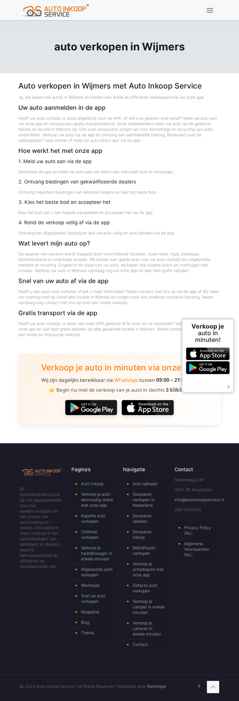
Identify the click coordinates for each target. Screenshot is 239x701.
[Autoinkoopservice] (56, 10)
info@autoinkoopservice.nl (199, 499)
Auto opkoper (145, 483)
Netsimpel (156, 686)
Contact (140, 644)
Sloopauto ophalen (142, 518)
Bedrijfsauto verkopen (144, 550)
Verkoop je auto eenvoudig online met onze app (97, 500)
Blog (85, 622)
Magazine (90, 611)
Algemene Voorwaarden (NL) (196, 549)
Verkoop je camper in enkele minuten (149, 607)
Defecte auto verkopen (145, 588)
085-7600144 (188, 509)
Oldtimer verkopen (90, 534)
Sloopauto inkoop (142, 534)
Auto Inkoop (92, 483)
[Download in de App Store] (148, 407)
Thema (87, 632)
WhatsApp (126, 380)
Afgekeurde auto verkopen (97, 572)
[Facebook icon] (199, 686)
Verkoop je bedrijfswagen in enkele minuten (96, 553)
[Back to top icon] (213, 687)
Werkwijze (90, 585)
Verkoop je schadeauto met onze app (148, 569)
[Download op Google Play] (91, 407)
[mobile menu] (210, 10)
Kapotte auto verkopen (93, 518)
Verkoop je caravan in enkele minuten (147, 628)
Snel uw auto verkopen (93, 598)
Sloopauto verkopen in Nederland (143, 500)
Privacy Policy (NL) (197, 530)
